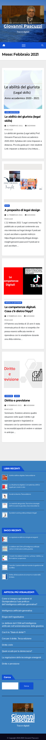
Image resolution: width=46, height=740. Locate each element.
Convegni (8, 396)
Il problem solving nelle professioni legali (23, 513)
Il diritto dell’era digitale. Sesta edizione (22, 475)
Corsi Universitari (12, 112)
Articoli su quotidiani (13, 302)
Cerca (7, 677)
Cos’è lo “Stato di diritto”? (14, 632)
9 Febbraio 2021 (14, 316)
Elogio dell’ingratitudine (13, 617)
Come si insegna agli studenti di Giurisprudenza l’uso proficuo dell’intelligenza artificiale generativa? (19, 601)
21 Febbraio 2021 (15, 126)
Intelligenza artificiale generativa (17, 611)
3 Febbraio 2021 (14, 405)
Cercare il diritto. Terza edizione (16, 638)
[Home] (4, 45)
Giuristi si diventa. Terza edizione (20, 494)
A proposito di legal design (22, 210)
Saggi (17, 396)
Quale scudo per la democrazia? (17, 651)
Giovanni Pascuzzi (23, 26)
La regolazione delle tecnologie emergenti (23, 537)
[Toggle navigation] (23, 45)
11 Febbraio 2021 (15, 215)
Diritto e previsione (17, 400)
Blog (7, 205)
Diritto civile (7, 645)
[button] (42, 45)
